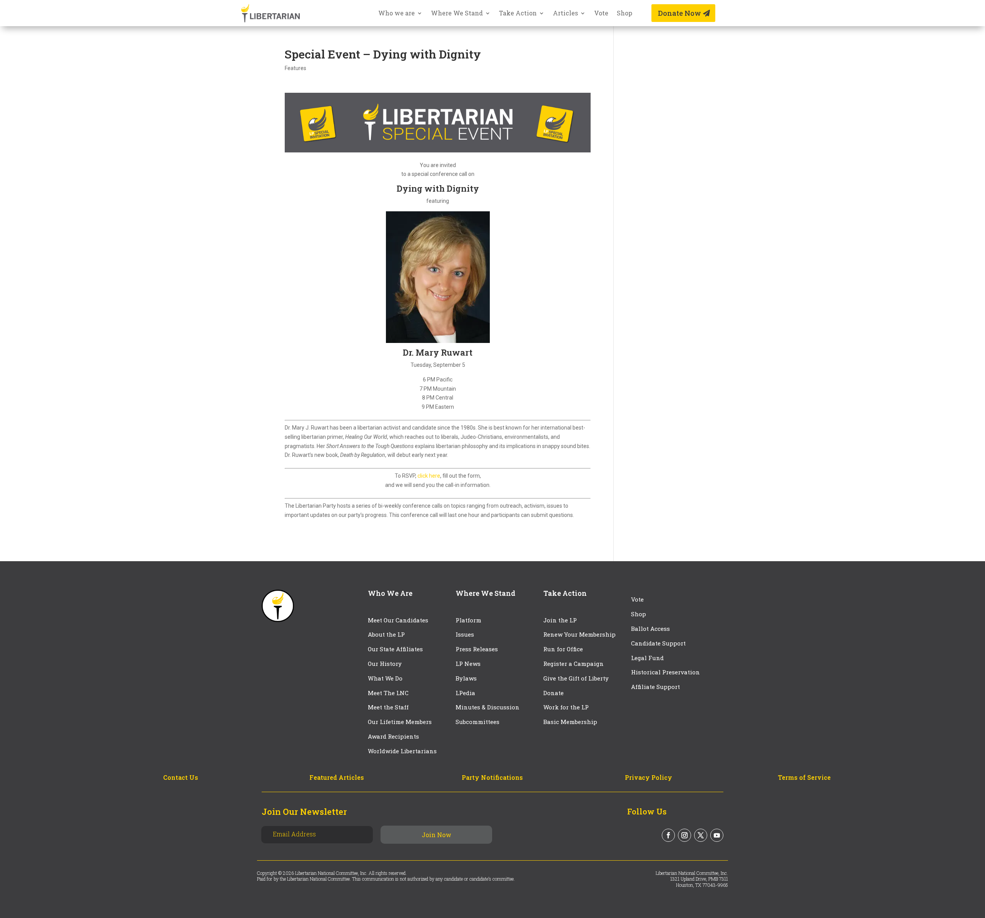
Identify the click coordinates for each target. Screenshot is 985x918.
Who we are (396, 13)
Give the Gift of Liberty (576, 678)
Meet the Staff (388, 707)
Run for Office (563, 649)
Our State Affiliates (395, 649)
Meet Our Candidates (398, 620)
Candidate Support (658, 643)
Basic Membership (570, 722)
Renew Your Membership (579, 634)
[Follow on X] (700, 835)
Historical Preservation (665, 672)
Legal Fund (647, 658)
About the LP (386, 634)
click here (428, 476)
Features (295, 68)
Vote (601, 13)
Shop (624, 13)
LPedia (465, 693)
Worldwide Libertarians (402, 751)
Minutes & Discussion (487, 707)
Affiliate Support (655, 687)
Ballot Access (651, 628)
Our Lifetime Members (400, 722)
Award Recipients (393, 736)
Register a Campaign (573, 663)
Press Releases (477, 649)
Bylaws (466, 678)
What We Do (385, 678)
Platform (468, 620)
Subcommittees (477, 722)
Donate (553, 693)
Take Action (518, 13)
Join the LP (560, 620)
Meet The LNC (388, 693)
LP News (468, 663)
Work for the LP (566, 707)
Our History (385, 663)
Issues (465, 634)
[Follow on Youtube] (716, 835)
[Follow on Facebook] (668, 835)
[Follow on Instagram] (684, 835)
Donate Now (679, 13)
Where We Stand (457, 13)
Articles (565, 13)
